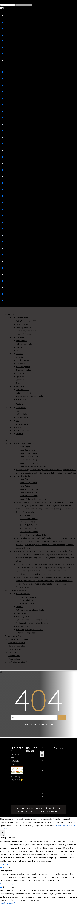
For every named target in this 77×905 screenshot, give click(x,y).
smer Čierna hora (27, 450)
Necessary (7, 867)
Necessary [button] (4, 864)
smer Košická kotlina (29, 456)
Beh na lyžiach (22, 616)
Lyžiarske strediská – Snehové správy (32, 620)
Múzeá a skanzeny (28, 597)
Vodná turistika (22, 389)
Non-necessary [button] (6, 884)
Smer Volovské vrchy (29, 518)
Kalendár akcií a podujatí (15, 662)
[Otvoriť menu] (42, 752)
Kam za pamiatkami (25, 443)
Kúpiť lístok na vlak (16, 649)
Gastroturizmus (22, 324)
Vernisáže (20, 386)
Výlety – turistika (23, 393)
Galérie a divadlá (27, 603)
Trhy (18, 383)
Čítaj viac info (70, 825)
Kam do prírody (23, 476)
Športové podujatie (24, 380)
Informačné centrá (24, 334)
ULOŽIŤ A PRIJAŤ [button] (7, 903)
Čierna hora (21, 407)
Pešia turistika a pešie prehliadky (30, 610)
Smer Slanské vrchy (28, 528)
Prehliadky (20, 373)
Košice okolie (21, 414)
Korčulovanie (21, 340)
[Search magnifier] (2, 8)
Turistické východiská (25, 512)
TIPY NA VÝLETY (12, 440)
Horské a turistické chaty (27, 331)
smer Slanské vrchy (28, 460)
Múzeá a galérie (23, 367)
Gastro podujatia (23, 327)
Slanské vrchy (22, 424)
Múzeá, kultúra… (23, 593)
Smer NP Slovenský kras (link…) (33, 535)
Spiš (17, 420)
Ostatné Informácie (13, 636)
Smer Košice (25, 515)
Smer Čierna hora (27, 522)
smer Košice (25, 447)
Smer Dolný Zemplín (29, 525)
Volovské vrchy (22, 430)
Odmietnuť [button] (4, 829)
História (19, 607)
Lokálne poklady (23, 360)
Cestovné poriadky (16, 646)
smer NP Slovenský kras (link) (33, 466)
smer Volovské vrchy (29, 463)
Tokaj (18, 427)
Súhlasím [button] (60, 825)
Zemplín (19, 433)
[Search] (62, 717)
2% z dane (12, 652)
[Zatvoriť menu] (42, 755)
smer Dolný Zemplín (28, 453)
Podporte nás (14, 655)
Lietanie (19, 357)
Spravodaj (9, 314)
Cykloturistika (22, 318)
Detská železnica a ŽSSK (26, 321)
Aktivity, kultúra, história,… (16, 590)
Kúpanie (19, 347)
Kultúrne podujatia (24, 344)
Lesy (18, 350)
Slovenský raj (22, 417)
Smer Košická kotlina (29, 531)
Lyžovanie (20, 363)
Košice (19, 411)
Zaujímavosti (21, 399)
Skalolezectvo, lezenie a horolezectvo (32, 623)
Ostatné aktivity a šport (26, 633)
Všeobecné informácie (18, 639)
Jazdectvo (20, 337)
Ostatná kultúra (27, 600)
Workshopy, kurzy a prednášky (29, 396)
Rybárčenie (21, 376)
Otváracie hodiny (23, 370)
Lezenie (19, 353)
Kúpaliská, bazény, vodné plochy (30, 629)
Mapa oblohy (14, 659)
